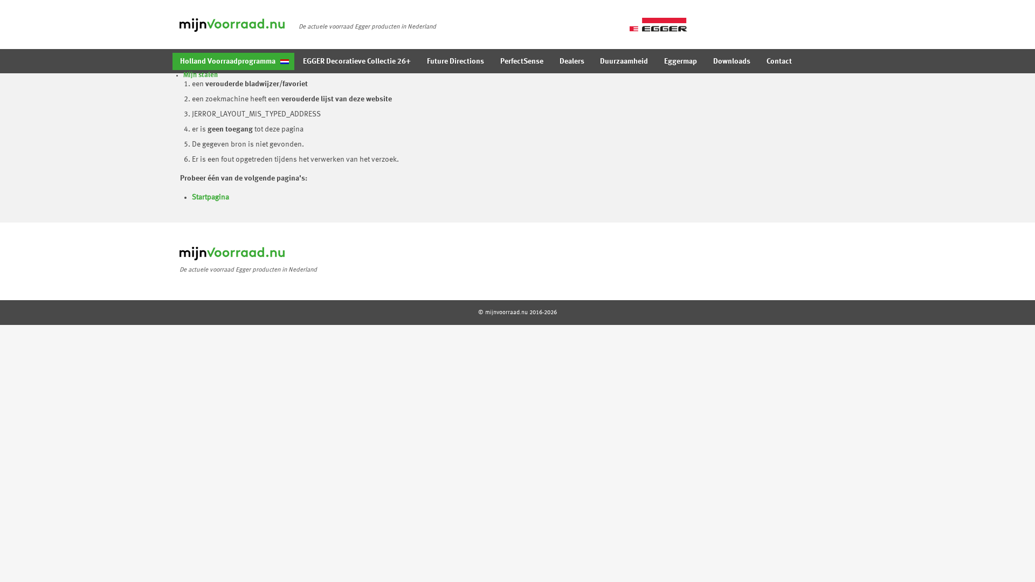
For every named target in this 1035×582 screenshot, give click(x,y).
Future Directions (455, 61)
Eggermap (680, 61)
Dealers (572, 61)
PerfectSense (521, 61)
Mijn (200, 75)
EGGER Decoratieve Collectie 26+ (357, 61)
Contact (779, 61)
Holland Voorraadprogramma (227, 61)
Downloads (731, 61)
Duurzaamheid (624, 61)
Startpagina (210, 197)
